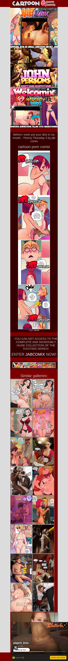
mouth (36, 330)
